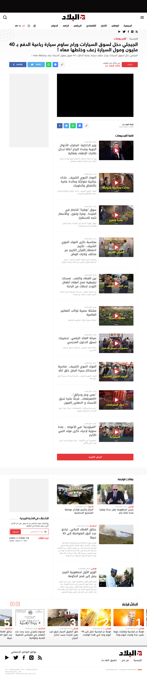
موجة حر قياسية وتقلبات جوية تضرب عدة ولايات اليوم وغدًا (128, 633)
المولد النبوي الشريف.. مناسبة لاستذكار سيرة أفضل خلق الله (77, 368)
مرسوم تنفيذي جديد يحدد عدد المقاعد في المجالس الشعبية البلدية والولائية (30, 634)
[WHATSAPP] (48, 64)
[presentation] (18, 604)
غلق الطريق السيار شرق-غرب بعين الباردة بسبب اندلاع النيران (63, 634)
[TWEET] (66, 125)
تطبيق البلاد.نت (109, 660)
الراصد (66, 26)
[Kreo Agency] (139, 669)
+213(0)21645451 (14, 669)
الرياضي (78, 26)
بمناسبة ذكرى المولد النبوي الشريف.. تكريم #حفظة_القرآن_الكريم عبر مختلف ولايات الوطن (78, 248)
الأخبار (104, 26)
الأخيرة (90, 506)
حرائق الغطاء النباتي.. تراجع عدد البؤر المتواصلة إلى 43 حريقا (79, 533)
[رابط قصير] (62, 64)
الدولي (54, 26)
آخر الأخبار (93, 526)
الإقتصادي (91, 26)
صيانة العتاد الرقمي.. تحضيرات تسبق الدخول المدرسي (77, 340)
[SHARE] (59, 125)
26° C (18, 26)
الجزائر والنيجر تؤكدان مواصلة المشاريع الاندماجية (79, 511)
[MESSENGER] (55, 64)
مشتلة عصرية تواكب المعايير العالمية (78, 312)
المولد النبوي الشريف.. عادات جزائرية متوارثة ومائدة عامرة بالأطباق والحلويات (78, 181)
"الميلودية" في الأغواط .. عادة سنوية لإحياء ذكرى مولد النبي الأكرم (77, 431)
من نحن (125, 660)
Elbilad (73, 18)
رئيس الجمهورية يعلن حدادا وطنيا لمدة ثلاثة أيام (116, 511)
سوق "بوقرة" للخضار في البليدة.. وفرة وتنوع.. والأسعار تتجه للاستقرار (77, 213)
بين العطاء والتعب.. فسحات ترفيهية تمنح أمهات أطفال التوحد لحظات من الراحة (79, 282)
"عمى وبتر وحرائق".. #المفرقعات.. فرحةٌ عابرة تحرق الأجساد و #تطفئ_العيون (77, 398)
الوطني (115, 26)
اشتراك (129, 64)
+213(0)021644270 (31, 669)
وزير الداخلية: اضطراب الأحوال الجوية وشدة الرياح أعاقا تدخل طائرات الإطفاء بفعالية (77, 149)
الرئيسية (128, 26)
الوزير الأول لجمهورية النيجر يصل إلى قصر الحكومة (79, 574)
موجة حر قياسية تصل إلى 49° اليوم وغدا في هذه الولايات (96, 633)
